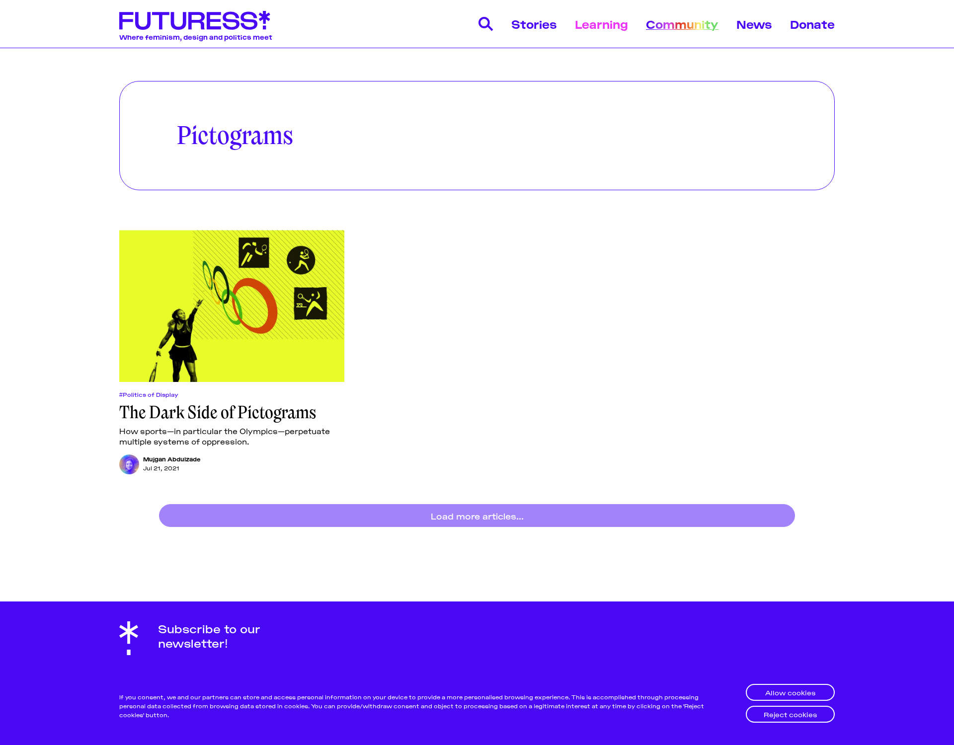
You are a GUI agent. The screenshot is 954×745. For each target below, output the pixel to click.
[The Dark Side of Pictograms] (231, 306)
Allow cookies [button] (790, 692)
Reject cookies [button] (790, 714)
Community (682, 23)
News (754, 23)
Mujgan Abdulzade (172, 458)
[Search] (485, 23)
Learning (601, 23)
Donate (812, 23)
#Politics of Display (148, 394)
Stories (534, 23)
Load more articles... (477, 515)
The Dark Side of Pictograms (217, 412)
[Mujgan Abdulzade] (129, 464)
